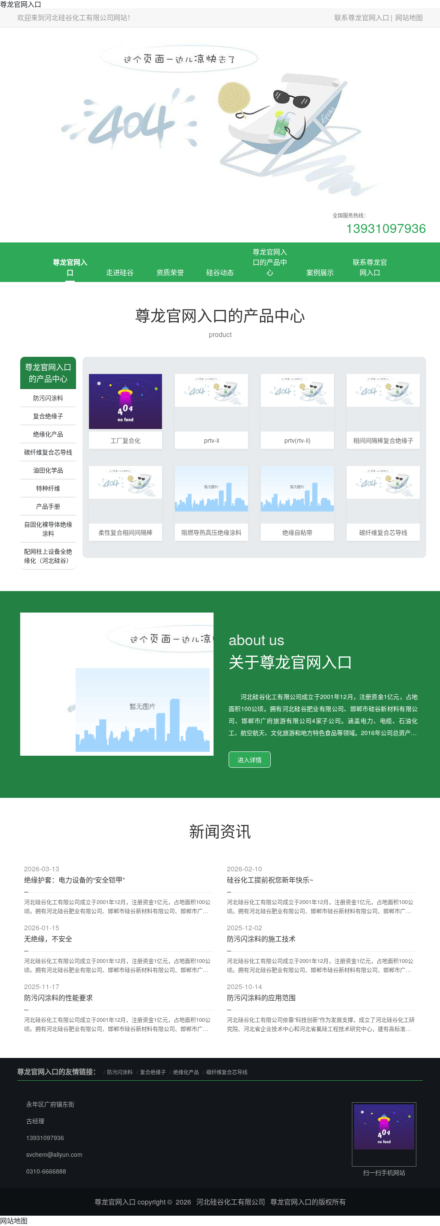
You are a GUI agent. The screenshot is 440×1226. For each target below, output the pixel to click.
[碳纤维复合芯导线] (383, 481)
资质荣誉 (170, 272)
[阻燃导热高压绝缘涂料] (211, 488)
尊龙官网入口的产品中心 (270, 262)
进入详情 (250, 759)
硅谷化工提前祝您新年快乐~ (270, 880)
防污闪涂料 (48, 397)
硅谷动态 (220, 272)
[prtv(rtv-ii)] (297, 389)
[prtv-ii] (211, 389)
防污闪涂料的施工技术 (261, 939)
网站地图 (409, 17)
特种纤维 (48, 488)
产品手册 (48, 506)
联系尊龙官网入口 (361, 17)
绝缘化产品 (48, 433)
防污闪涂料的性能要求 (58, 997)
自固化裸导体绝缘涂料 (48, 528)
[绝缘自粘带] (297, 488)
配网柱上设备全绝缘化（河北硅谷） (48, 555)
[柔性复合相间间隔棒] (125, 481)
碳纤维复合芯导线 (48, 451)
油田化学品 (48, 470)
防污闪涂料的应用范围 (261, 997)
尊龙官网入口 (70, 267)
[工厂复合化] (125, 400)
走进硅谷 (120, 272)
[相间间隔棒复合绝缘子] (383, 389)
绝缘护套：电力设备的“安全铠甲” (74, 880)
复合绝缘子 (48, 415)
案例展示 (320, 272)
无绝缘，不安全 (48, 939)
